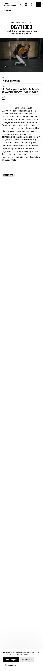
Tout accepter (11, 660)
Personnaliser (10, 665)
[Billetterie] (31, 4)
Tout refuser (27, 660)
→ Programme (6, 10)
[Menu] (38, 4)
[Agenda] (26, 4)
